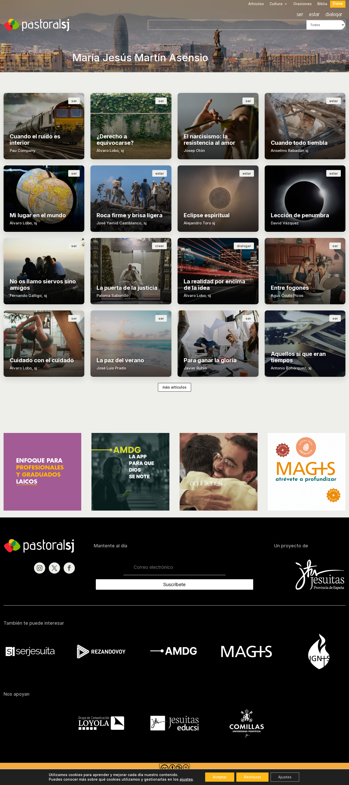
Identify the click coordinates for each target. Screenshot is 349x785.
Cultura (276, 4)
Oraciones (302, 4)
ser (300, 14)
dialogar (334, 14)
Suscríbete (174, 584)
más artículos (174, 387)
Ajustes (285, 777)
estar (314, 14)
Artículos (256, 4)
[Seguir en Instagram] (39, 568)
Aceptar (220, 777)
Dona (338, 4)
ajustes (186, 779)
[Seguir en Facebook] (69, 568)
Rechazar (252, 777)
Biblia (322, 4)
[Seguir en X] (54, 568)
